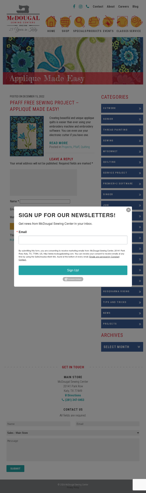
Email (23, 231)
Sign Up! (73, 270)
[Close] (128, 210)
